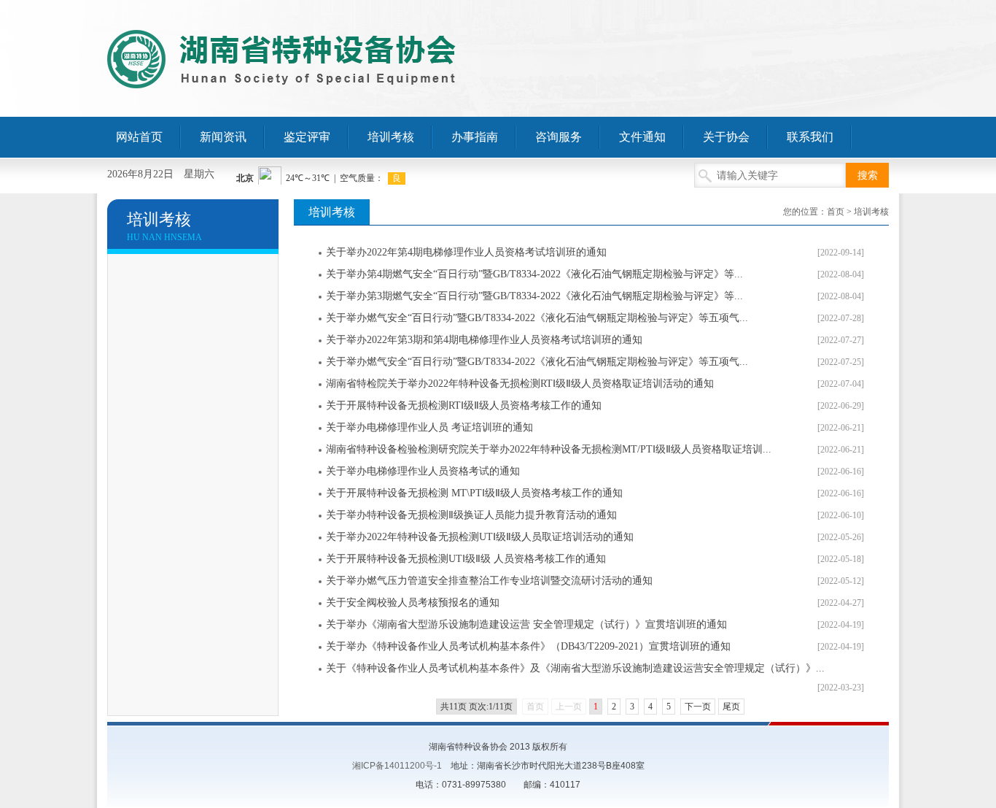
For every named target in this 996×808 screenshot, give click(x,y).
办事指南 (474, 137)
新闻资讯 (223, 137)
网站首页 (139, 137)
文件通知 (642, 137)
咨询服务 (558, 137)
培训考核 (390, 137)
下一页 (698, 706)
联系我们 (810, 137)
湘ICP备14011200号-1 (397, 766)
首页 (835, 212)
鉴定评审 (307, 137)
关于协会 (726, 137)
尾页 (731, 706)
